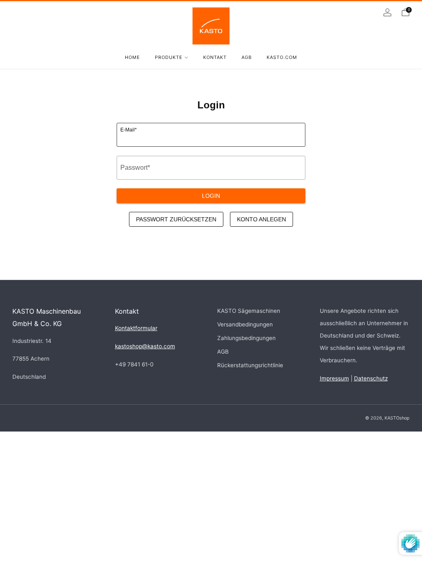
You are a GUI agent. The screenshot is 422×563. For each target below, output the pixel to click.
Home (132, 57)
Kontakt (215, 57)
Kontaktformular (136, 328)
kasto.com (282, 57)
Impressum (334, 378)
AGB (246, 57)
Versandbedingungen (245, 324)
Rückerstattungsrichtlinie (250, 365)
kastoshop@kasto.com (145, 346)
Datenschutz (371, 378)
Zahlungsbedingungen (246, 338)
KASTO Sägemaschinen (248, 310)
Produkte (169, 57)
